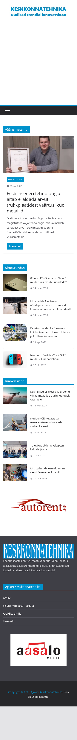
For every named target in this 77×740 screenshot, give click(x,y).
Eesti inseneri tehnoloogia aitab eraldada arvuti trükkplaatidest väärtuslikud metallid (36, 202)
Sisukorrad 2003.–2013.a (18, 606)
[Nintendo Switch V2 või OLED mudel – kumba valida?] (15, 361)
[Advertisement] (38, 65)
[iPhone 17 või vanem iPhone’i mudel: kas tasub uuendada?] (15, 284)
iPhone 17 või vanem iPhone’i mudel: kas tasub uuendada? (48, 280)
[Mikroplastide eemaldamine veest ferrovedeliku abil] (15, 474)
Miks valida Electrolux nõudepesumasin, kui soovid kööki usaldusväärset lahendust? (50, 305)
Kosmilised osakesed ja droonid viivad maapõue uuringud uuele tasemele (50, 395)
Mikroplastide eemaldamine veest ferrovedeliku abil (47, 470)
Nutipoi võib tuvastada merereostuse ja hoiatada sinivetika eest (46, 422)
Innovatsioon (15, 179)
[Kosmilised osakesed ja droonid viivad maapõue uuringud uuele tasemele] (15, 399)
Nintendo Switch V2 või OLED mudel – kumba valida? (48, 357)
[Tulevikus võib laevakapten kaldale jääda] (15, 451)
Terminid (8, 621)
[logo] (38, 546)
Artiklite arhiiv (12, 613)
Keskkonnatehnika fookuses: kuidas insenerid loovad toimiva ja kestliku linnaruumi (50, 332)
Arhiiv (6, 598)
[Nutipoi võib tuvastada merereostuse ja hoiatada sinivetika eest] (15, 426)
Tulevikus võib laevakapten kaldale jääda (47, 447)
